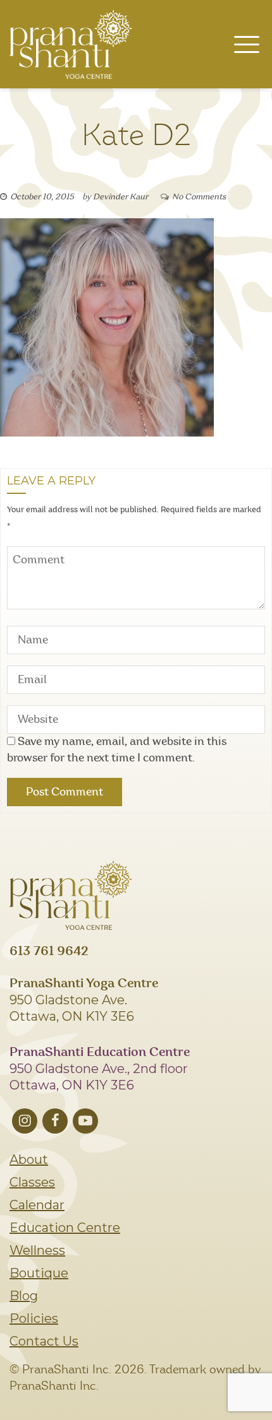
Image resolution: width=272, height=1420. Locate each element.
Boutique (38, 1273)
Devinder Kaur (120, 197)
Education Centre (64, 1227)
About (28, 1159)
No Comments (199, 197)
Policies (33, 1318)
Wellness (37, 1250)
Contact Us (43, 1341)
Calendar (37, 1204)
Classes (32, 1182)
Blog (23, 1295)
